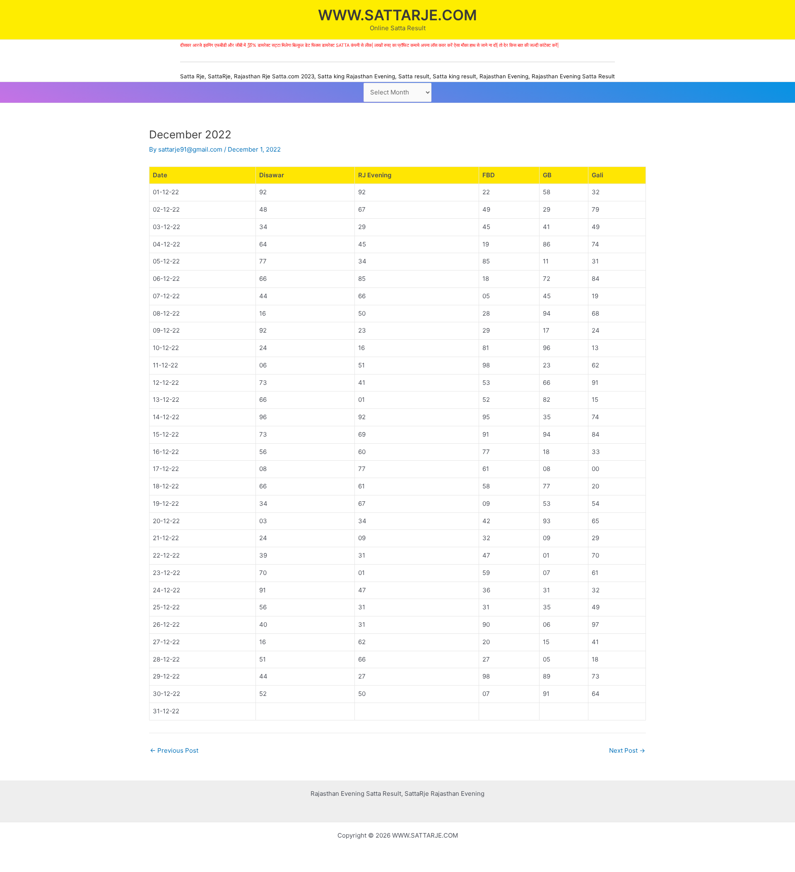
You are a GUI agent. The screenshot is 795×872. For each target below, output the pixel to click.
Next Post (627, 750)
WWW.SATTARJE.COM (397, 15)
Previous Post (174, 750)
